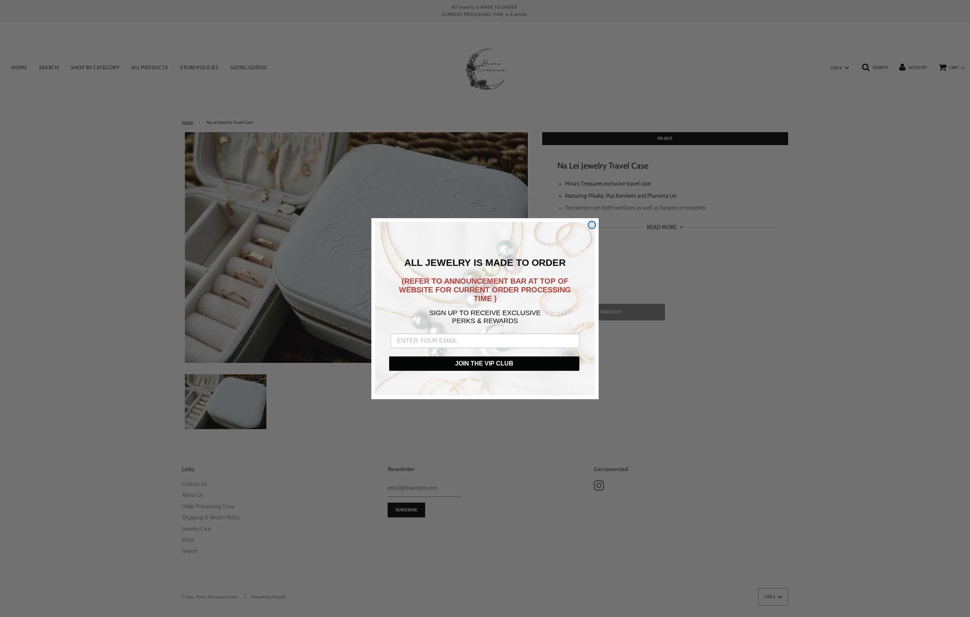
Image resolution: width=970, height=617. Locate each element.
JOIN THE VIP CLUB (484, 363)
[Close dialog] (592, 225)
